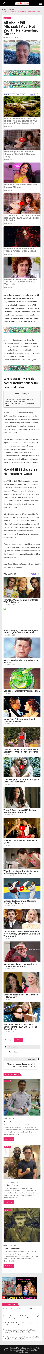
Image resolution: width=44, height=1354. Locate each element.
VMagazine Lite (22, 1352)
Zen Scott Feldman (11, 1185)
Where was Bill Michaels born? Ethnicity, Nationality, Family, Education (19, 401)
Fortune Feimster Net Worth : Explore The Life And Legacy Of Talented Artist (22, 1338)
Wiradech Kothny (10, 1122)
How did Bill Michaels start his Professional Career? (20, 404)
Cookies (26, 1348)
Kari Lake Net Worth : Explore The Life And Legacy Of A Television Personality (20, 1331)
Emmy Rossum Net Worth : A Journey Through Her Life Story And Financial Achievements (22, 1317)
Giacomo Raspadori (21, 564)
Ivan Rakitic (35, 564)
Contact (13, 1348)
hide (28, 394)
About (6, 1348)
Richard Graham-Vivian (12, 1248)
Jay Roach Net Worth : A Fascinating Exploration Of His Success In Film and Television (22, 1324)
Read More (9, 1139)
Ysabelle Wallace (15, 567)
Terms (19, 1348)
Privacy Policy (35, 1348)
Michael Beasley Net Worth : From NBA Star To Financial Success (22, 1310)
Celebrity (7, 18)
